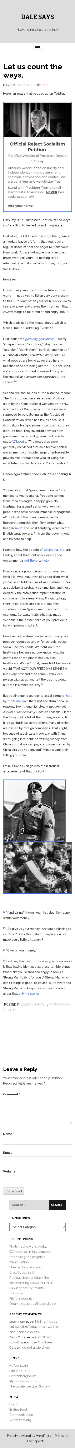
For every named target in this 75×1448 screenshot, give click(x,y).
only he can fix (29, 993)
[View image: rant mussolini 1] (34, 810)
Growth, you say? (22, 1272)
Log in (14, 1404)
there (34, 560)
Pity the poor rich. (22, 1298)
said (17, 528)
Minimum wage (46, 1321)
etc (61, 549)
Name (8, 1134)
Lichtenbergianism (22, 1376)
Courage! (16, 1293)
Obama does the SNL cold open (33, 1304)
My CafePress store (23, 1381)
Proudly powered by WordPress (29, 1435)
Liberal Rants (32, 1004)
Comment (11, 1094)
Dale (45, 84)
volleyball (16, 1327)
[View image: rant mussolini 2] (37, 867)
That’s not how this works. (28, 1246)
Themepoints (36, 1441)
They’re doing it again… (25, 1267)
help (45, 560)
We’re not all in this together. (30, 1252)
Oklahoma (51, 549)
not (26, 560)
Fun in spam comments (26, 1288)
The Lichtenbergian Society (29, 1386)
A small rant (43, 1337)
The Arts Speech (43, 1342)
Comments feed (21, 1415)
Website (9, 1171)
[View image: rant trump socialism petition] (37, 156)
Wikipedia (19, 441)
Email (8, 1152)
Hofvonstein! (18, 1366)
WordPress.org (20, 1420)
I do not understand (35, 1347)
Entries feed (18, 1409)
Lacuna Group (20, 1371)
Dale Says (37, 17)
